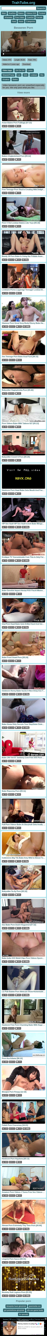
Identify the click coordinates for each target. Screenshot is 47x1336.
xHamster (8, 17)
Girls (25, 75)
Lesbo (30, 70)
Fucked (42, 13)
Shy (41, 75)
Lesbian (34, 75)
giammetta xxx (35, 1306)
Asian (21, 21)
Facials (39, 17)
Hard (14, 21)
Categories (30, 21)
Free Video (19, 17)
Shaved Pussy (8, 75)
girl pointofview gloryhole (14, 1310)
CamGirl (30, 17)
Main (4, 13)
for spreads (23, 1314)
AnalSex (12, 13)
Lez (18, 75)
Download (26, 64)
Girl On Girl (20, 70)
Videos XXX (31, 13)
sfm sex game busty (35, 1310)
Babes (21, 13)
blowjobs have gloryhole (16, 1306)
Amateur (6, 79)
